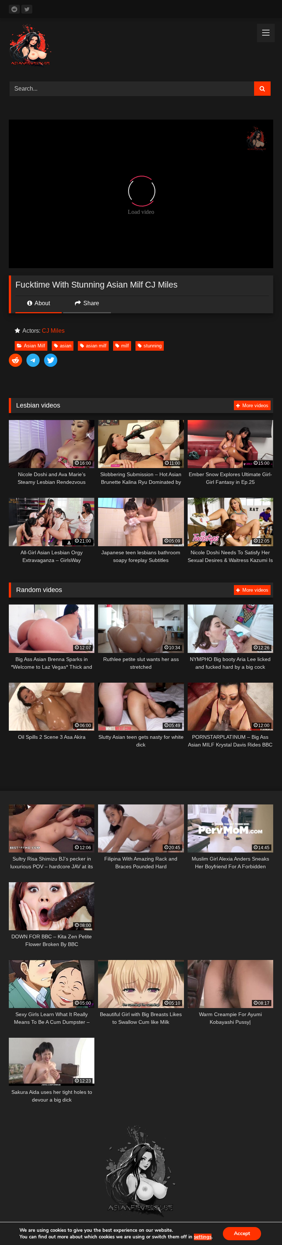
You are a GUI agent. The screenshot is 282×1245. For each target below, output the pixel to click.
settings (203, 1237)
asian (65, 345)
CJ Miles (53, 331)
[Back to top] (259, 1223)
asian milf (96, 345)
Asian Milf (34, 345)
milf (125, 345)
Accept (242, 1233)
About (41, 303)
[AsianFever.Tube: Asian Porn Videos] (141, 47)
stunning (153, 345)
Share (90, 303)
